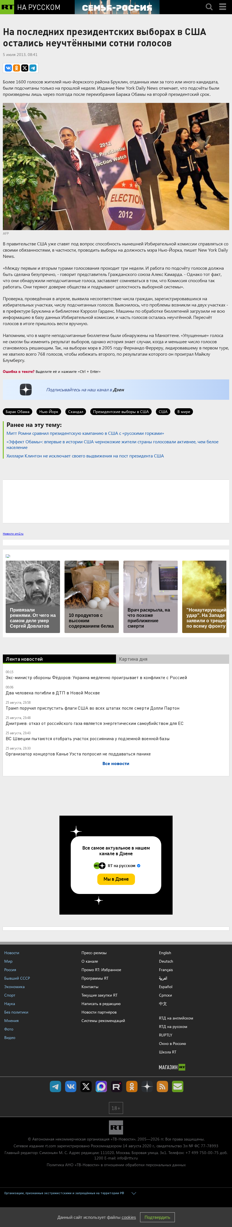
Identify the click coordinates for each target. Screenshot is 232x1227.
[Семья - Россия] (117, 7)
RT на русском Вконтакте (70, 1086)
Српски (165, 995)
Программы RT (94, 978)
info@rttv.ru (127, 1158)
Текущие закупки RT (99, 995)
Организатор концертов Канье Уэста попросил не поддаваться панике (78, 754)
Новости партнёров (99, 1012)
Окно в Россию (172, 1043)
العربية (163, 978)
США (163, 411)
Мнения (11, 1020)
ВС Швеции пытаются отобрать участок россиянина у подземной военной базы (88, 738)
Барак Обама (17, 411)
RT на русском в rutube (116, 1086)
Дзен (118, 389)
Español (165, 986)
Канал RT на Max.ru (101, 1086)
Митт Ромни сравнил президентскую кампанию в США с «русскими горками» (85, 433)
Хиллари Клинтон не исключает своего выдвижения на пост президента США (85, 456)
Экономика (14, 986)
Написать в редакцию (101, 1003)
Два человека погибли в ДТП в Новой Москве (53, 692)
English (165, 952)
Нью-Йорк (48, 411)
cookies (129, 1217)
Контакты (89, 986)
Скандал (75, 411)
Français (166, 969)
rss (162, 1086)
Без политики (16, 1012)
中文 (163, 1003)
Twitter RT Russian (86, 1086)
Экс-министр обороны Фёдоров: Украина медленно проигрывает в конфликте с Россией (96, 677)
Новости (11, 952)
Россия (10, 969)
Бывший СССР (17, 978)
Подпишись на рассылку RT (177, 1086)
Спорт (9, 995)
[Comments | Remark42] (116, 501)
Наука (9, 1003)
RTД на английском (176, 1018)
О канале (89, 961)
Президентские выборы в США (121, 411)
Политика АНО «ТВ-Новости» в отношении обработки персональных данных (116, 1164)
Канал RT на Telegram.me (55, 1086)
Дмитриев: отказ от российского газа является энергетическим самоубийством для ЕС (95, 723)
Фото (8, 1029)
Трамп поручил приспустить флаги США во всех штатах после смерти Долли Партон (92, 708)
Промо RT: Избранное (101, 969)
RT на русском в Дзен (147, 1086)
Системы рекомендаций (103, 1020)
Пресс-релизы (94, 952)
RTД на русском (173, 1026)
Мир (8, 961)
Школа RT (167, 1052)
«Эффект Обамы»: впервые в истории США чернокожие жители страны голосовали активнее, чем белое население (112, 444)
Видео (9, 1037)
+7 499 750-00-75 (202, 1152)
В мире (183, 411)
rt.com (50, 1145)
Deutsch (166, 961)
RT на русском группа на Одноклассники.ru (132, 1086)
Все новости (115, 763)
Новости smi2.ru (13, 533)
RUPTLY (165, 1035)
